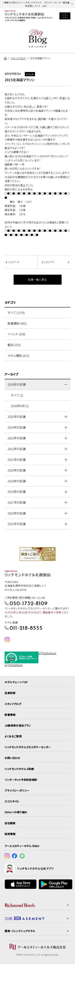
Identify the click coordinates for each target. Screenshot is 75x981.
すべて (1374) (16, 312)
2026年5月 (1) (20, 406)
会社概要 (10, 823)
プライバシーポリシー (17, 790)
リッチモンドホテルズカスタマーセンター (28, 747)
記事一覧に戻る (37, 279)
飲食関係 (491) (17, 323)
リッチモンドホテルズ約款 (19, 769)
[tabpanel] (38, 554)
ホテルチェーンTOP (16, 682)
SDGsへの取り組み (16, 812)
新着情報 (10, 715)
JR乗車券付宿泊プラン (18, 725)
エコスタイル (12, 801)
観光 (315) (14, 345)
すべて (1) (17, 395)
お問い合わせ (12, 758)
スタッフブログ (13, 704)
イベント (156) (16, 334)
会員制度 (10, 693)
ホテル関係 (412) (18, 355)
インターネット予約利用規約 (21, 780)
